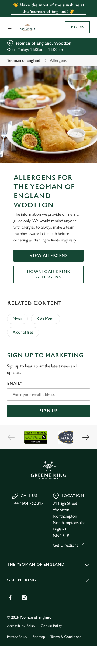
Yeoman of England (23, 60)
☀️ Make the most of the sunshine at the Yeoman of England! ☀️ (48, 8)
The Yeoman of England (35, 564)
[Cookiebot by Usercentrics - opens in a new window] (68, 221)
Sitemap (39, 636)
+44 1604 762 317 (27, 503)
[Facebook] (10, 597)
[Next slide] (85, 437)
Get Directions (65, 545)
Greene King (21, 580)
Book (77, 27)
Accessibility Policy (21, 625)
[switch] (83, 330)
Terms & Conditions (65, 636)
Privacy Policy (17, 636)
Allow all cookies (48, 402)
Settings (73, 385)
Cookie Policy (51, 625)
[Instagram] (24, 597)
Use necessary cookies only (48, 420)
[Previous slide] (11, 437)
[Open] (10, 27)
